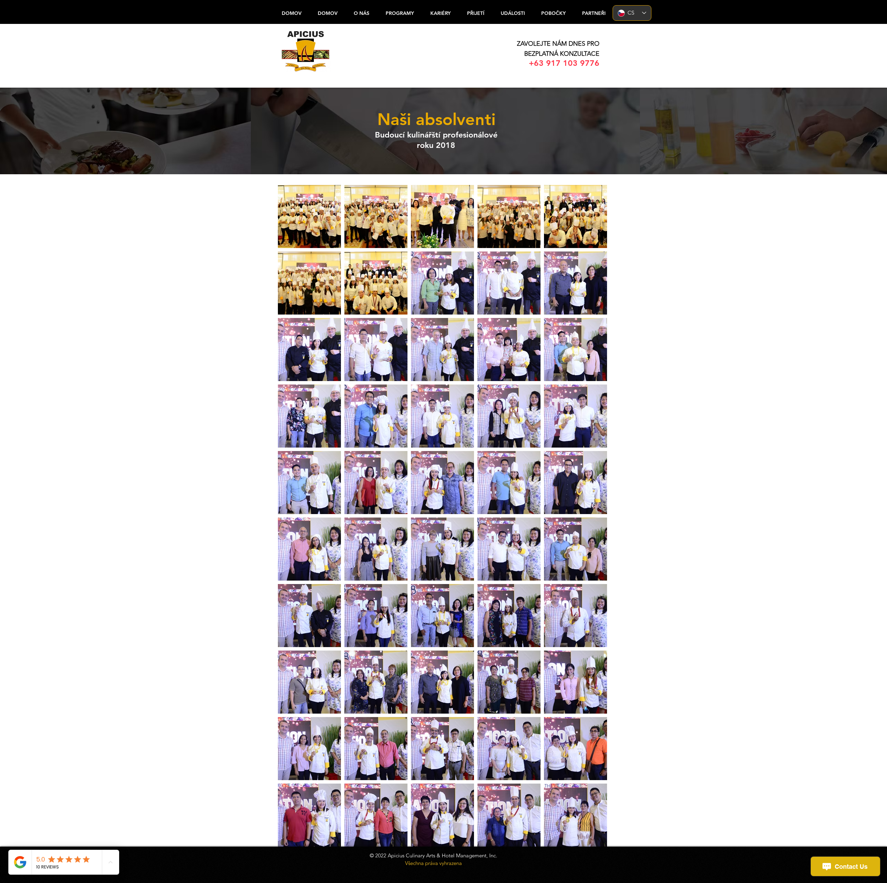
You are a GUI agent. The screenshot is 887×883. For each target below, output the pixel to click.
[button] (553, 13)
